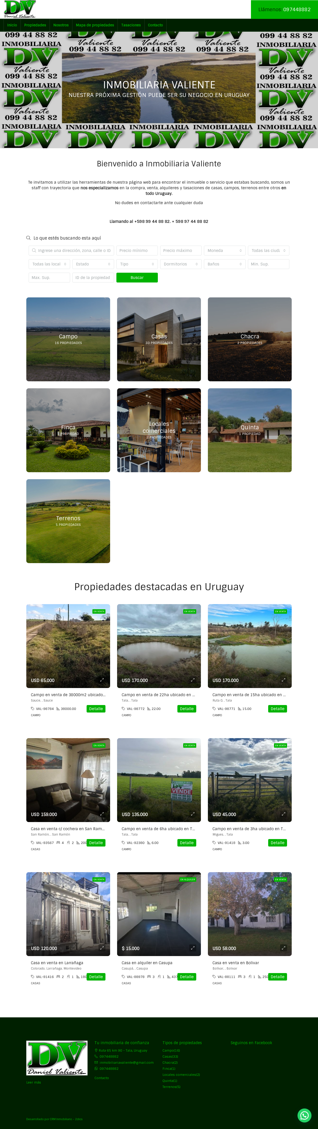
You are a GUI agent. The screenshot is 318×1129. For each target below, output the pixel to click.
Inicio (12, 25)
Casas (167, 1056)
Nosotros (61, 25)
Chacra (168, 1062)
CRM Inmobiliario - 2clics (66, 1119)
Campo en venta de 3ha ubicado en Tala (251, 828)
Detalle (96, 708)
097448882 (297, 9)
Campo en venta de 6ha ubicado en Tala (160, 828)
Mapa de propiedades (95, 25)
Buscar (137, 277)
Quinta (167, 1081)
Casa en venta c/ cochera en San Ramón (69, 828)
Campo (168, 1050)
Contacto (155, 25)
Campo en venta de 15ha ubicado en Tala (252, 694)
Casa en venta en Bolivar (236, 962)
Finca (166, 1069)
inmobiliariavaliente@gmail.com (127, 1062)
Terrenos (169, 1087)
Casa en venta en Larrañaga (57, 962)
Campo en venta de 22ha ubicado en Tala (161, 694)
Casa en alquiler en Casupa (147, 962)
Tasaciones (131, 25)
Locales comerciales (179, 1075)
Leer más (33, 1082)
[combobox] (224, 250)
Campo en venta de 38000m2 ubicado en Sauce (76, 694)
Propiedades (35, 25)
